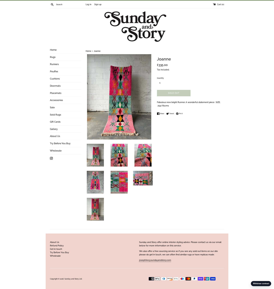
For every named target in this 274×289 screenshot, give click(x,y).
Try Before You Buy (60, 143)
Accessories (56, 100)
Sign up (97, 4)
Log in (88, 4)
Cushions (55, 78)
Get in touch (56, 249)
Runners (54, 64)
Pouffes (54, 71)
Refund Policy (57, 245)
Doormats (55, 85)
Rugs (53, 57)
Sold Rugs (55, 114)
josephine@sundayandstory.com (155, 260)
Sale (52, 107)
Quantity (160, 78)
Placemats (55, 93)
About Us (55, 136)
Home (53, 49)
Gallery (54, 129)
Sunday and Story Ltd (73, 279)
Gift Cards (55, 121)
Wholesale (56, 150)
